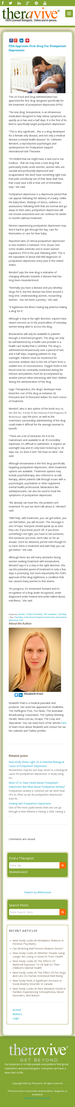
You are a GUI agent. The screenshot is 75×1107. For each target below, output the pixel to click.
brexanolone (61, 617)
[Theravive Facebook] (2, 3)
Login (16, 1018)
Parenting (62, 614)
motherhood (29, 617)
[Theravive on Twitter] (10, 3)
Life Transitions (50, 614)
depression (13, 620)
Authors (17, 1014)
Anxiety (21, 614)
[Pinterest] (36, 3)
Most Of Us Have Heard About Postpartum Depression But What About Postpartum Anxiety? (37, 784)
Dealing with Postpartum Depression (30, 803)
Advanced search (18, 871)
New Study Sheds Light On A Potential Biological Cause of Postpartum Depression (36, 764)
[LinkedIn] (19, 3)
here (63, 723)
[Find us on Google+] (27, 3)
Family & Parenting (34, 614)
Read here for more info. (37, 1098)
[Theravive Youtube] (45, 3)
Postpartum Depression (45, 617)
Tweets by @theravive (37, 892)
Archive (17, 1010)
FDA (21, 620)
